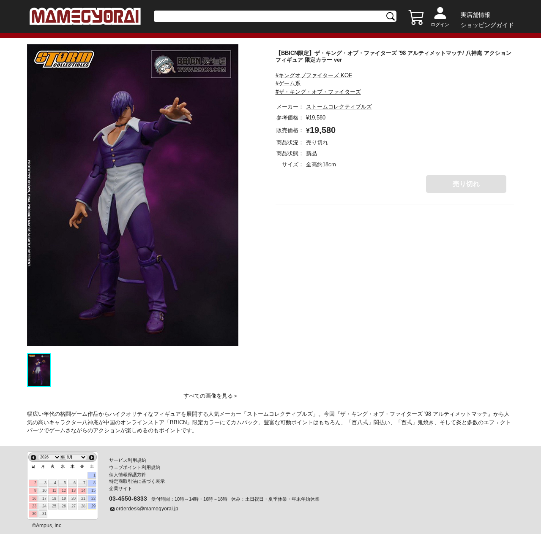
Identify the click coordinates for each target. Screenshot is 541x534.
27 (73, 506)
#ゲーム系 (288, 83)
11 (54, 490)
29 (93, 506)
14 (83, 490)
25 (54, 506)
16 (34, 498)
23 (34, 506)
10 (44, 490)
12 (64, 490)
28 (83, 506)
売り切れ (466, 183)
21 (83, 498)
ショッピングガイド (487, 25)
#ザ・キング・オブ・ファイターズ (318, 92)
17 (44, 498)
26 (64, 506)
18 (54, 498)
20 (73, 498)
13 (73, 490)
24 (44, 506)
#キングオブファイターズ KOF (314, 75)
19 (64, 498)
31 (44, 514)
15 (93, 490)
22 (93, 498)
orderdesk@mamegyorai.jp (147, 509)
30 (34, 514)
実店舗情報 (475, 14)
